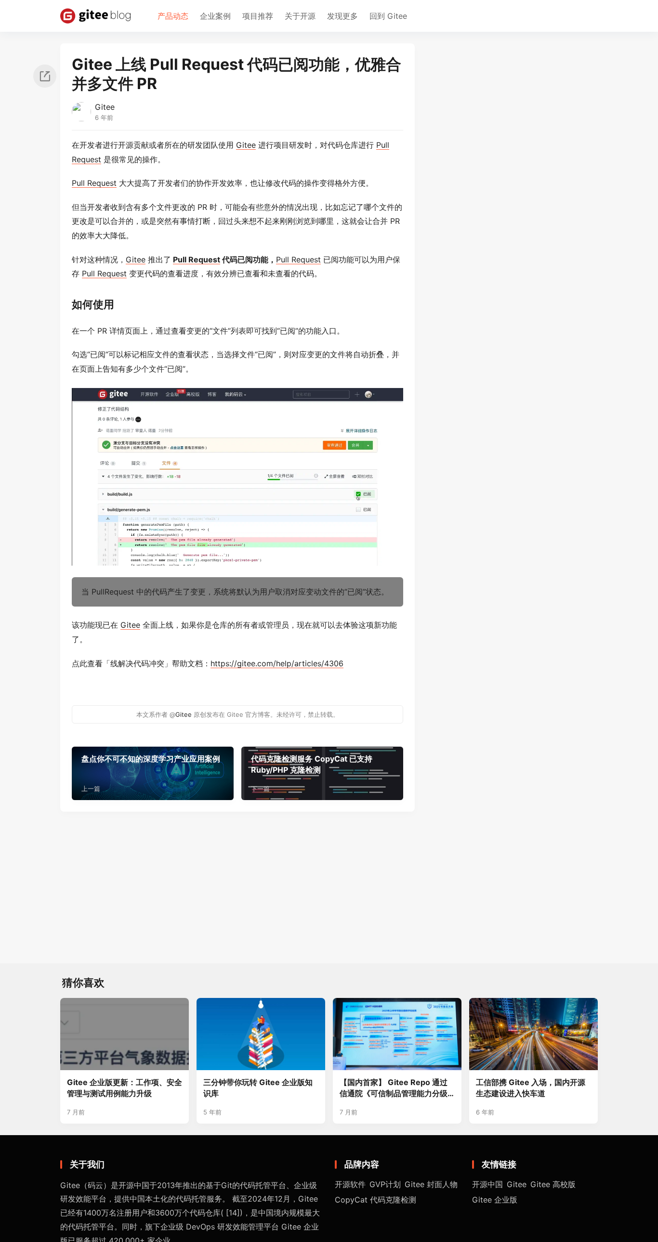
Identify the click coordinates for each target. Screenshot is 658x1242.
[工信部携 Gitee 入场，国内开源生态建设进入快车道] (533, 1034)
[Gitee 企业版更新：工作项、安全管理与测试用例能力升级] (124, 1034)
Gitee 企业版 (494, 1199)
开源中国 (487, 1184)
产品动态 (173, 16)
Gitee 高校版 (553, 1184)
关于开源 (300, 16)
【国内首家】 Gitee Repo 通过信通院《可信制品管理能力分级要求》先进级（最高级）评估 (393, 1088)
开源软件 (350, 1184)
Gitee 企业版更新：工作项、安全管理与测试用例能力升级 (124, 1087)
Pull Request (94, 183)
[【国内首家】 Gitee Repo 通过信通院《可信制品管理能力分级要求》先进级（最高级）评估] (397, 1034)
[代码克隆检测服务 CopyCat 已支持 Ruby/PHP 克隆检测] (322, 773)
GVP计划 (385, 1184)
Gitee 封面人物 (431, 1184)
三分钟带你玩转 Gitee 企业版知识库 (258, 1087)
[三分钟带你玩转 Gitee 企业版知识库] (261, 1034)
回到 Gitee (388, 16)
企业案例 (215, 16)
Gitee (105, 107)
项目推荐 (257, 16)
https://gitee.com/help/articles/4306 (277, 663)
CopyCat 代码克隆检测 (375, 1199)
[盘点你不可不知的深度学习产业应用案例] (153, 773)
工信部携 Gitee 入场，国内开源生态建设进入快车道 (530, 1087)
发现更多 (342, 16)
